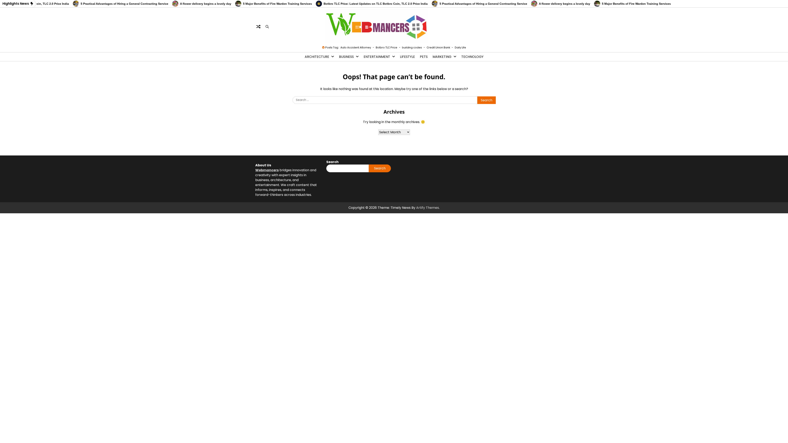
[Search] (267, 27)
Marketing (442, 56)
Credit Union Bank (438, 47)
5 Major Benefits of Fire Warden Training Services (266, 3)
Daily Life (460, 47)
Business (346, 56)
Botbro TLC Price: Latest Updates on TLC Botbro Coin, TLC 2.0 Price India (365, 3)
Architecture (317, 56)
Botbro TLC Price (386, 47)
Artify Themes (427, 207)
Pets (424, 56)
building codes (412, 47)
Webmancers (267, 170)
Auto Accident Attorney (355, 47)
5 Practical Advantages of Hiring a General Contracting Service (114, 3)
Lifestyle (407, 56)
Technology (472, 56)
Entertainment (377, 56)
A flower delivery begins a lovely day (195, 3)
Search (380, 168)
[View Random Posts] (258, 27)
